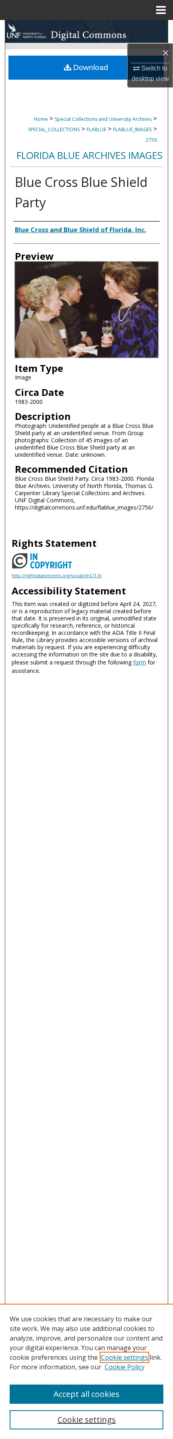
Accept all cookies (86, 1394)
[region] (86, 1371)
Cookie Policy (124, 1367)
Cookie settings (124, 1357)
